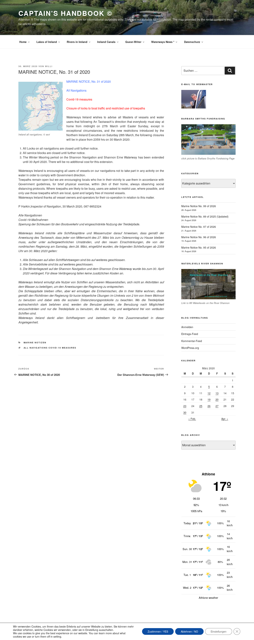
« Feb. (192, 419)
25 (200, 406)
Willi (48, 66)
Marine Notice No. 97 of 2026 (198, 227)
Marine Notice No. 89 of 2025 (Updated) (205, 216)
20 (217, 399)
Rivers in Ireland (77, 42)
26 (209, 406)
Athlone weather (208, 598)
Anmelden (187, 327)
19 (209, 399)
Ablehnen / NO (189, 631)
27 (217, 406)
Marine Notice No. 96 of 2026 (198, 237)
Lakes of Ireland (46, 42)
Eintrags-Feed (189, 334)
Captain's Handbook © (65, 13)
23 (184, 406)
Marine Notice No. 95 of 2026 (198, 247)
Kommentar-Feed (191, 341)
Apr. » (224, 419)
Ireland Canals (106, 42)
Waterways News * (162, 42)
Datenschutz (192, 42)
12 (209, 393)
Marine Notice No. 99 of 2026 (198, 206)
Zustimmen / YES (158, 631)
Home (23, 42)
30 (184, 412)
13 (217, 393)
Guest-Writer (133, 42)
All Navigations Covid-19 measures (50, 347)
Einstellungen (218, 631)
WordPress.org (190, 348)
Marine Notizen (35, 342)
